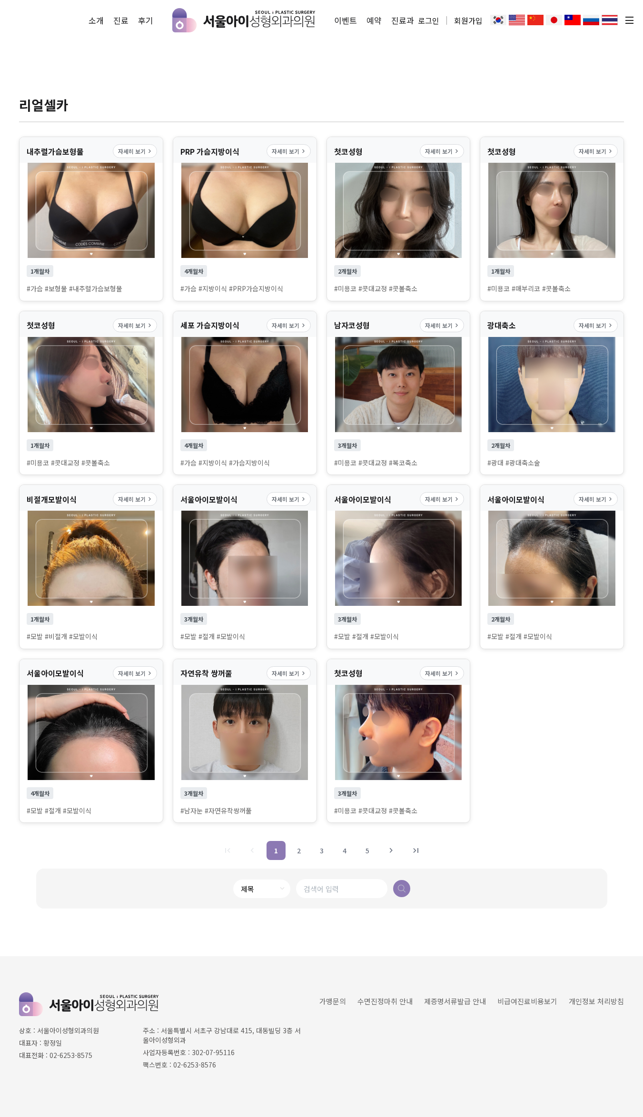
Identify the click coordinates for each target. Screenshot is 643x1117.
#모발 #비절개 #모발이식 (62, 636)
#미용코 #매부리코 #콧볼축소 (529, 288)
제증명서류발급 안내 (455, 1001)
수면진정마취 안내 (385, 1001)
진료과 (402, 20)
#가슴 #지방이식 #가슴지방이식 (225, 462)
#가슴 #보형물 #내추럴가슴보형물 (74, 288)
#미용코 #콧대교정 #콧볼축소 (375, 288)
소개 (96, 20)
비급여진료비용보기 (527, 1001)
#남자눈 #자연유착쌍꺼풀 (216, 810)
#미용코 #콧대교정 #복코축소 (375, 462)
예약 (374, 20)
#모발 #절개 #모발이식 (212, 636)
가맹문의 (332, 1001)
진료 (121, 20)
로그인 (428, 20)
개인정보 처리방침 (596, 1001)
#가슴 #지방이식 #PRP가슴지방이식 (231, 288)
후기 (145, 20)
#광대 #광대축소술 (513, 462)
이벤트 (345, 20)
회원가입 (468, 20)
